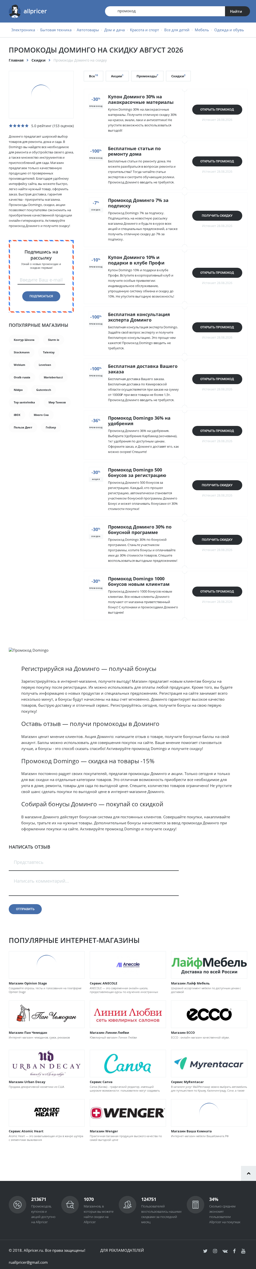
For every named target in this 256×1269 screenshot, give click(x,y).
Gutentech (43, 390)
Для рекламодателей (122, 1250)
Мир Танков (57, 402)
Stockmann (22, 352)
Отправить (25, 909)
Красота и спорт (144, 29)
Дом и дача (114, 29)
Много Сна (41, 415)
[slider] (19, 125)
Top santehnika (24, 402)
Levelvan (45, 365)
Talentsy (48, 352)
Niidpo (18, 390)
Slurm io (53, 340)
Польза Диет (23, 427)
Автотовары (88, 29)
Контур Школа (24, 340)
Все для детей (177, 29)
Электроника (23, 29)
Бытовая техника (56, 29)
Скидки (39, 60)
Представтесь (29, 862)
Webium (19, 365)
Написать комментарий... (41, 881)
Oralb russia (22, 377)
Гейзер (51, 427)
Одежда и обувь (229, 29)
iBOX (17, 415)
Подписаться (41, 296)
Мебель (202, 29)
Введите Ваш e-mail (41, 280)
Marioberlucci (53, 377)
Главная (16, 60)
